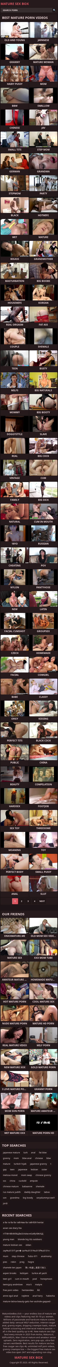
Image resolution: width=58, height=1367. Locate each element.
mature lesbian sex (12, 1245)
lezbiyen (24, 1273)
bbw (48, 1158)
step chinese (18, 1256)
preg (22, 1261)
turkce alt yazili (39, 1273)
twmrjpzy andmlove (13, 1284)
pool (35, 1278)
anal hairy (38, 1295)
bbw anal (27, 1158)
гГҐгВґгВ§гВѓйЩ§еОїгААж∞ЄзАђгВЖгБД (23, 1233)
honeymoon (46, 1278)
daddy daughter (32, 1192)
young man (8, 1239)
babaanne (27, 1186)
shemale (40, 1186)
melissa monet (10, 1175)
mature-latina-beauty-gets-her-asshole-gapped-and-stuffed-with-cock (27, 1302)
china (12, 1180)
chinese (39, 1158)
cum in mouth (22, 1278)
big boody (28, 1197)
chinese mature (11, 1186)
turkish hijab (20, 1163)
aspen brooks (9, 1273)
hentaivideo (28, 1290)
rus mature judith (12, 1192)
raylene (25, 1295)
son (5, 1197)
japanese (22, 1169)
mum (5, 1256)
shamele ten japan (12, 1267)
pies (5, 1261)
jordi (5, 1203)
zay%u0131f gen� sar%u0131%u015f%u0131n (26, 1250)
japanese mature (11, 1152)
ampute (34, 1180)
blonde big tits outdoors (30, 1239)
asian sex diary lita (12, 1228)
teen (12, 1169)
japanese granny (38, 1163)
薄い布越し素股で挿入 (35, 1267)
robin (13, 1261)
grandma (14, 1197)
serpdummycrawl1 (45, 1197)
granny (6, 1158)
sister (44, 1169)
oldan (28, 1245)
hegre (31, 1261)
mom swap (26, 1175)
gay (5, 1169)
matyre (38, 1284)
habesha (50, 1295)
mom (16, 1158)
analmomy (46, 1256)
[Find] (54, 10)
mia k (29, 1284)
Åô (38, 1290)
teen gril (7, 1278)
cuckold (22, 1180)
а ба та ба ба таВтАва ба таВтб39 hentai (23, 1222)
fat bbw (43, 1152)
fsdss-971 (32, 1256)
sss (4, 1180)
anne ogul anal (10, 1295)
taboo (47, 1192)
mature (6, 1163)
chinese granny (43, 1175)
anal (33, 1152)
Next (42, 901)
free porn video (10, 1290)
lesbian (34, 1169)
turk (25, 1152)
